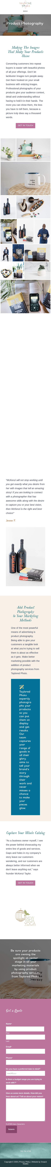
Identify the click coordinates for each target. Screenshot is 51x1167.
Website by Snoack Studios (35, 1163)
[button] (7, 917)
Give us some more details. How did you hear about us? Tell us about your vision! (24, 1095)
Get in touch (25, 125)
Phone (9, 1058)
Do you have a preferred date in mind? (23, 1069)
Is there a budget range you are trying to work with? (24, 1081)
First (7, 1033)
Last (7, 1041)
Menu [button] (25, 11)
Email (9, 1047)
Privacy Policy (24, 1162)
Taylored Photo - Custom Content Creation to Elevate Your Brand (25, 4)
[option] (25, 917)
